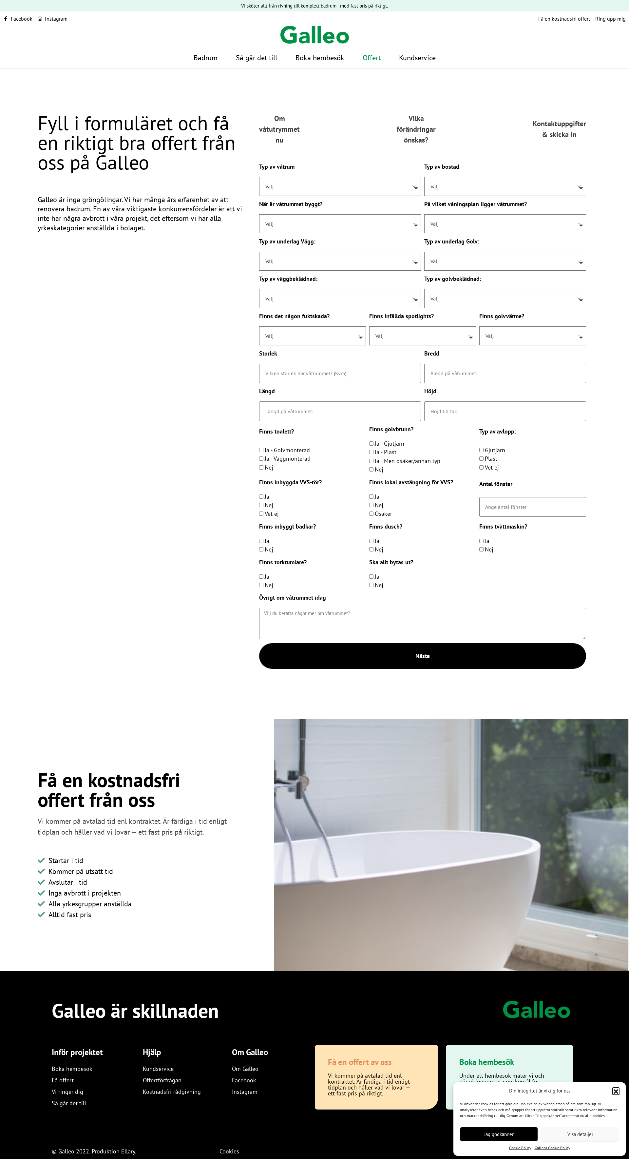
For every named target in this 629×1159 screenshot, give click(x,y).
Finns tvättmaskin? (503, 526)
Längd (267, 391)
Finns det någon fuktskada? (294, 316)
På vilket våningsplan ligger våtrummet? (475, 204)
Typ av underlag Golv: (451, 241)
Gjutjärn (495, 450)
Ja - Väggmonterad (288, 458)
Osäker (383, 513)
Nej (269, 467)
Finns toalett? (276, 431)
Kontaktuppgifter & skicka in (559, 129)
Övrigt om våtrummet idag (292, 597)
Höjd (430, 391)
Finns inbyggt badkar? (287, 526)
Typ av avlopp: (497, 431)
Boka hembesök (486, 1062)
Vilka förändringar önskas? (416, 129)
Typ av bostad (441, 166)
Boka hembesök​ (319, 57)
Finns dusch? (385, 526)
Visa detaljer (580, 1134)
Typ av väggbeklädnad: (288, 278)
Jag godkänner (499, 1134)
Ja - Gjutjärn (389, 443)
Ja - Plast (385, 452)
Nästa (422, 656)
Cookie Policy (520, 1147)
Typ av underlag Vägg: (287, 241)
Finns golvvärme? (501, 316)
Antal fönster (495, 484)
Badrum (206, 57)
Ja (267, 496)
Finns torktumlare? (283, 562)
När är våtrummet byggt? (290, 204)
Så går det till (256, 57)
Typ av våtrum (277, 166)
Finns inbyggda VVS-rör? (290, 482)
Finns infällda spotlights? (401, 316)
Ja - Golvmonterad (287, 450)
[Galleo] (536, 1009)
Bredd (431, 353)
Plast (491, 458)
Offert (372, 57)
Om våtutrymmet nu (279, 129)
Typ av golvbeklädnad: (452, 278)
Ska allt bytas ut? (391, 562)
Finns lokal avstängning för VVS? (411, 482)
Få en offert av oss (360, 1062)
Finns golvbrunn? (391, 429)
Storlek (268, 353)
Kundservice (417, 57)
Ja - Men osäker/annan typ (407, 461)
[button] (616, 1091)
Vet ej (492, 467)
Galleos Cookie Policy (552, 1147)
